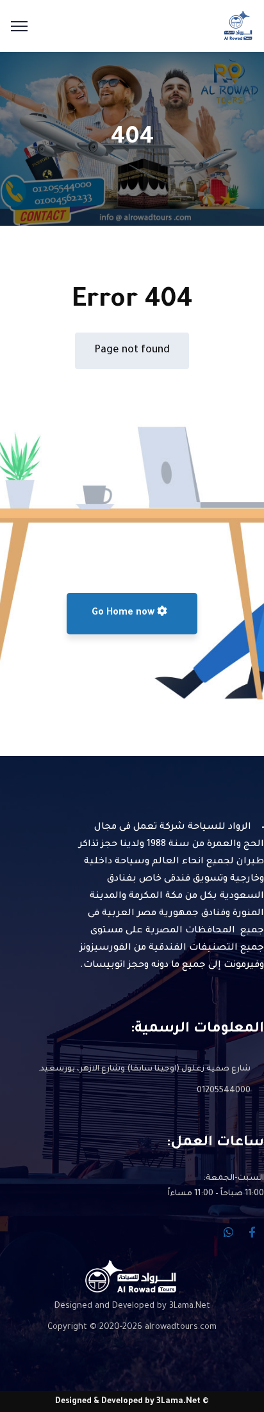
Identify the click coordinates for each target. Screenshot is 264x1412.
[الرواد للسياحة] (238, 27)
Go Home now (124, 613)
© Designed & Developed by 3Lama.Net (132, 1401)
